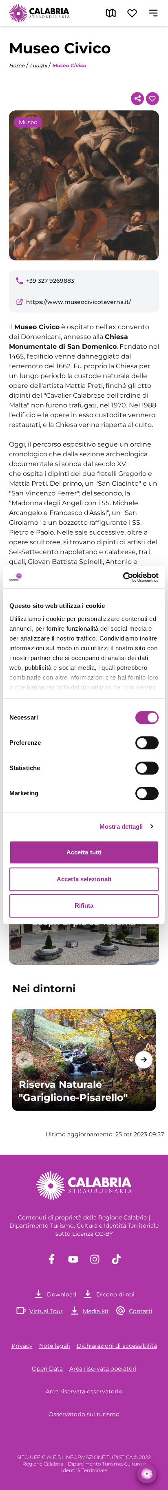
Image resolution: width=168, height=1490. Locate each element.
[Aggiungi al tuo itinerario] (152, 98)
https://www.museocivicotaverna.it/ (78, 302)
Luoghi (38, 65)
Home (16, 65)
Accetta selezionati (84, 879)
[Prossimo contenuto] (144, 1059)
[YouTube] (73, 1259)
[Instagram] (94, 1259)
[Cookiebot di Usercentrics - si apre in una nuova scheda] (123, 577)
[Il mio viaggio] (132, 13)
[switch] (147, 742)
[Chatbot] (146, 1473)
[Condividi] (137, 98)
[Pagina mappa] (111, 13)
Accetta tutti (84, 852)
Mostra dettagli (121, 826)
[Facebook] (51, 1259)
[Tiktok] (116, 1259)
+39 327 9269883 (50, 280)
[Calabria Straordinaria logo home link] (39, 13)
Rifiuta (84, 905)
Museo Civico (69, 65)
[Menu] (153, 13)
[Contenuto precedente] (24, 1059)
